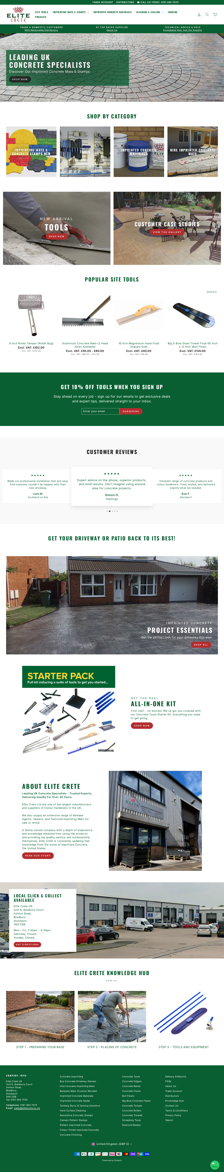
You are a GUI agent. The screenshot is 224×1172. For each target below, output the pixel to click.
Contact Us (172, 1105)
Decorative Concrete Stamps (76, 1115)
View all (112, 981)
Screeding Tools (131, 1120)
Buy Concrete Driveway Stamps (78, 1081)
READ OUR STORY (38, 855)
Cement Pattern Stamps (73, 1120)
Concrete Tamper (132, 1105)
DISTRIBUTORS (125, 2)
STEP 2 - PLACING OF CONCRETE (112, 1047)
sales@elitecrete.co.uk (27, 1108)
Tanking (173, 12)
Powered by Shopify (112, 1160)
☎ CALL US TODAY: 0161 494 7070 (158, 2)
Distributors (172, 1096)
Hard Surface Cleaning (73, 1110)
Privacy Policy (173, 1115)
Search (169, 1120)
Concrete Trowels (132, 1115)
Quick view (31, 336)
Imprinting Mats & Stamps (70, 12)
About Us (170, 1086)
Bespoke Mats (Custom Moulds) (78, 1091)
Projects (40, 17)
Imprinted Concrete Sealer (75, 1100)
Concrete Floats (131, 1091)
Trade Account (173, 1091)
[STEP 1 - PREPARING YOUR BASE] (40, 1016)
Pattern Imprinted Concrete (75, 1125)
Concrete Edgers (132, 1081)
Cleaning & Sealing (148, 12)
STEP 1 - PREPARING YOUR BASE (40, 1047)
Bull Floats (128, 1096)
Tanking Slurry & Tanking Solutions (80, 1105)
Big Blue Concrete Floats (136, 1100)
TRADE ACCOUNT (102, 2)
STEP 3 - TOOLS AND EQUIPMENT (184, 1047)
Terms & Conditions (176, 1110)
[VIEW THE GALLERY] (167, 228)
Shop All (201, 644)
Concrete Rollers (131, 1110)
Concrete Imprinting (71, 1076)
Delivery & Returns (175, 1076)
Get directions (27, 944)
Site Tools (41, 12)
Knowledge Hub (174, 1100)
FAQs (168, 1081)
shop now (142, 725)
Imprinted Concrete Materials (112, 12)
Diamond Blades (131, 1125)
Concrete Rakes (131, 1086)
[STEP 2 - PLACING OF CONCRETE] (112, 1016)
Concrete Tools (131, 1076)
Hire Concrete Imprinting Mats (77, 1086)
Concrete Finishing (71, 1134)
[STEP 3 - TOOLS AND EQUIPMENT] (183, 1016)
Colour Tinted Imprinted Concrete (79, 1130)
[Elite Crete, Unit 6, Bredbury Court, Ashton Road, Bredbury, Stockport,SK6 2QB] (112, 920)
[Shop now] (56, 228)
